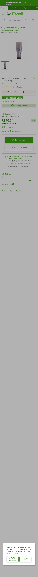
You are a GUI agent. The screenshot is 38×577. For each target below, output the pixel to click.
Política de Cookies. (13, 553)
